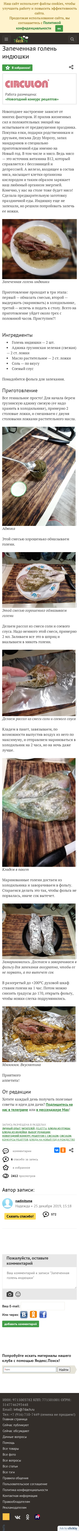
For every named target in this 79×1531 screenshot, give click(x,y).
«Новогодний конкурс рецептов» (32, 99)
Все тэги (9, 1472)
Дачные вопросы (15, 1437)
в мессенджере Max (52, 1109)
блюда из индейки (14, 1132)
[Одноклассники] (63, 1150)
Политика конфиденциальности (25, 1490)
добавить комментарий (20, 1324)
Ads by (63, 1528)
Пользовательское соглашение (25, 1484)
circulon (65, 1135)
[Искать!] (72, 39)
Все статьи (10, 1466)
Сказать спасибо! (20, 1216)
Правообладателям (16, 1502)
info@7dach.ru (24, 1409)
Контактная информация (20, 1496)
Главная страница (15, 1419)
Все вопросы (12, 1460)
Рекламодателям (15, 1507)
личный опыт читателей (18, 1128)
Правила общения (15, 1478)
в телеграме (18, 1109)
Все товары (11, 1448)
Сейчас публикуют (16, 1425)
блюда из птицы (59, 1128)
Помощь (8, 1443)
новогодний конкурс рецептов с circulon (30, 1135)
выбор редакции (39, 1132)
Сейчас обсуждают (16, 1431)
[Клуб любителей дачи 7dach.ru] (21, 39)
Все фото (9, 1454)
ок (59, 28)
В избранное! (20, 68)
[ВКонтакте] (56, 1150)
